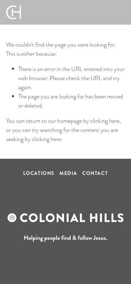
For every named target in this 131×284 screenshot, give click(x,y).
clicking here (104, 120)
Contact (95, 173)
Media (68, 173)
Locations (39, 173)
